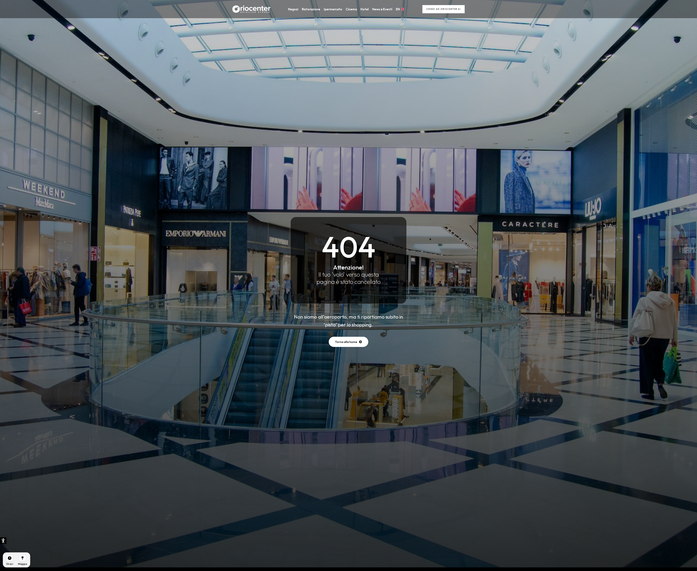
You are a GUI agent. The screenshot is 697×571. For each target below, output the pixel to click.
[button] (3, 540)
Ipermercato (333, 9)
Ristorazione (311, 9)
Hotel (364, 9)
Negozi (293, 9)
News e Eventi (382, 9)
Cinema (351, 9)
